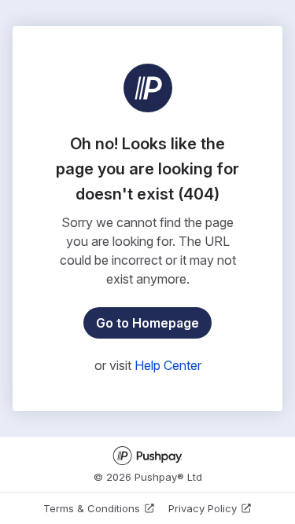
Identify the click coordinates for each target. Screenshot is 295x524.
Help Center (168, 365)
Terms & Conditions (91, 508)
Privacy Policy (202, 508)
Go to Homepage (147, 323)
